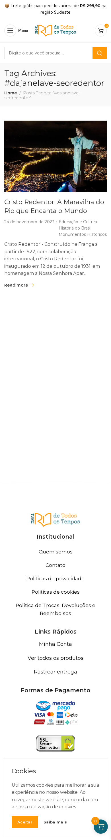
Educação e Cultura (78, 222)
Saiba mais (55, 822)
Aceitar (24, 822)
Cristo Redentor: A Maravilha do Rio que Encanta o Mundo (54, 206)
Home (10, 93)
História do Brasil (75, 228)
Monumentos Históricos (83, 234)
